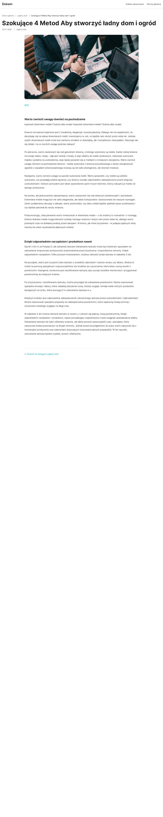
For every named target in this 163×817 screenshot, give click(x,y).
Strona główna (154, 4)
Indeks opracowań (135, 4)
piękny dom (23, 16)
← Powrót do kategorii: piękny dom (41, 354)
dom (26, 105)
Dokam (7, 4)
